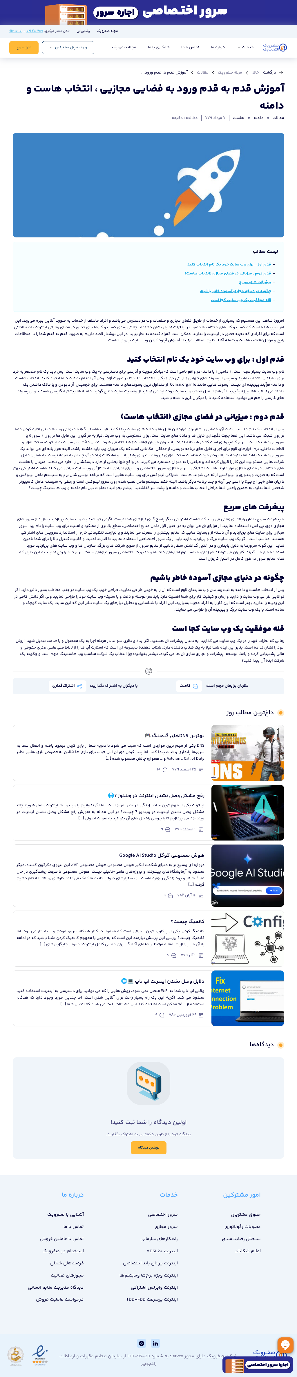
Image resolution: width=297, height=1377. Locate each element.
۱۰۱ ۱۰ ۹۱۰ (15, 31)
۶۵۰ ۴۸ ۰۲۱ (34, 31)
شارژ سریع (24, 47)
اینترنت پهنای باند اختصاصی (150, 1263)
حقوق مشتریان (246, 1214)
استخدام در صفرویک (63, 1251)
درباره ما (218, 47)
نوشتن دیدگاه (148, 1148)
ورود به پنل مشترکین (71, 47)
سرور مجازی (178, 468)
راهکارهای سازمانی (159, 1239)
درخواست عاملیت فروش (60, 1299)
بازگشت (269, 72)
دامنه (258, 118)
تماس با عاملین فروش (62, 1239)
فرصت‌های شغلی (67, 1263)
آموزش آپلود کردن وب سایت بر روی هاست (144, 340)
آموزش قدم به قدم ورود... (164, 72)
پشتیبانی (83, 31)
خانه (255, 72)
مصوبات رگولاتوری (242, 1226)
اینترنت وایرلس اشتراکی (154, 1287)
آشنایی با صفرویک (65, 1214)
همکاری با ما (159, 47)
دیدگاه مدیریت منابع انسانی (56, 1287)
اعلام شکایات (247, 1251)
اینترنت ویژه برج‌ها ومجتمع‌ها (148, 1275)
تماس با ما (190, 47)
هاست (238, 118)
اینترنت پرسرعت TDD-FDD (152, 1299)
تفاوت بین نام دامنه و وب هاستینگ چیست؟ (68, 488)
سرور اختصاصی (153, 468)
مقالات (203, 72)
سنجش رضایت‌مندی (241, 1239)
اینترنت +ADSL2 (162, 1251)
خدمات (247, 47)
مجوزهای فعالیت (67, 1275)
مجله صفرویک (107, 31)
